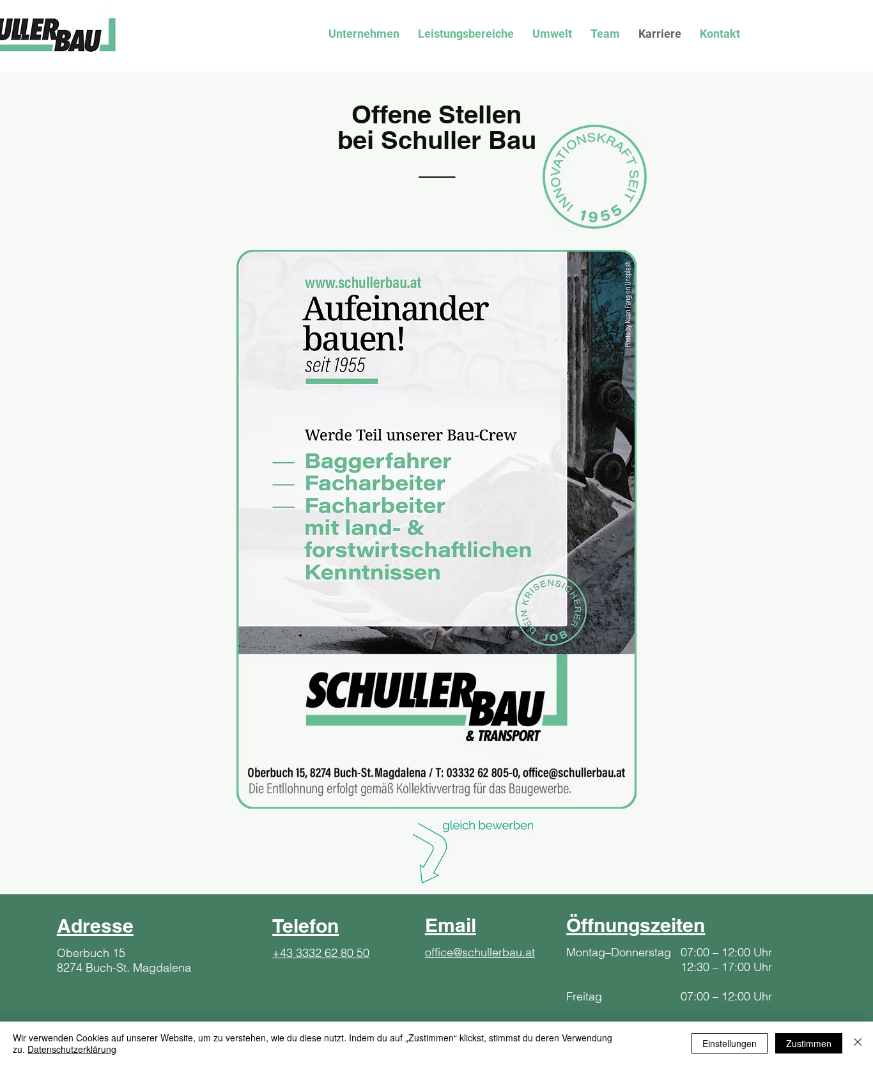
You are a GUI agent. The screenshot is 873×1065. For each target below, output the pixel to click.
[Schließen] (857, 1043)
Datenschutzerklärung (71, 1049)
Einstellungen (729, 1043)
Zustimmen (808, 1043)
